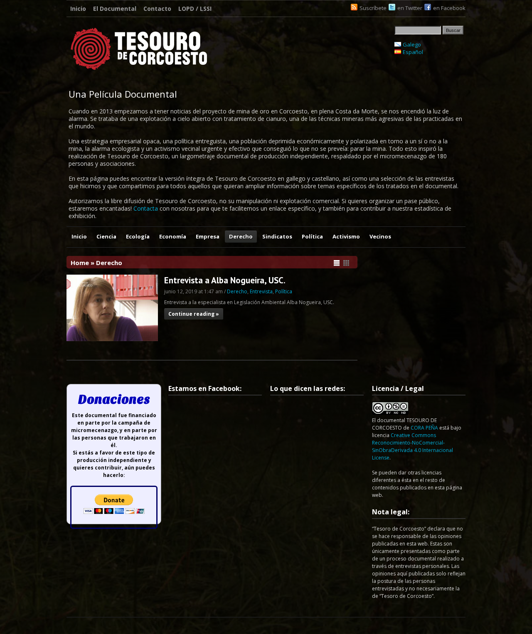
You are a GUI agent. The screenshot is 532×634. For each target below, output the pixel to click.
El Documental (114, 8)
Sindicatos (277, 236)
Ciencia (106, 236)
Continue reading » (193, 313)
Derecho (241, 236)
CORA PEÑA (424, 427)
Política (312, 236)
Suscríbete (373, 8)
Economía (172, 236)
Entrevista (261, 291)
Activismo (346, 236)
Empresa (207, 236)
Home (80, 262)
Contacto (157, 8)
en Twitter (409, 8)
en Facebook (449, 8)
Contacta (145, 208)
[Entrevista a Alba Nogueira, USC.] (112, 339)
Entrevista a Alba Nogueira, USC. (225, 280)
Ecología (138, 236)
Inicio (78, 8)
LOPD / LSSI (195, 8)
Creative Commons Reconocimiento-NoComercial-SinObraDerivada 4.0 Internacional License (412, 446)
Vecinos (380, 236)
